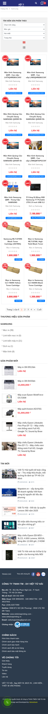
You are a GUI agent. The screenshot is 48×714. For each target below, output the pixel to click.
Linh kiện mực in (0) (12, 335)
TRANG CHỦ (6, 574)
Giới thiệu (6, 661)
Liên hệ (5, 677)
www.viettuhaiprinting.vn (11, 617)
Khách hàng (7, 664)
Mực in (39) (8, 330)
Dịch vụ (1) (8, 346)
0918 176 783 (39, 608)
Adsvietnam (33, 702)
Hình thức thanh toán (10, 638)
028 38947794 (31, 599)
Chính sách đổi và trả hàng (13, 648)
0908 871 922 (15, 608)
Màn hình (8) (8, 351)
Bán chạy (5, 225)
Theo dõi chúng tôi (23, 574)
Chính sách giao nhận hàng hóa (15, 642)
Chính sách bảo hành (10, 645)
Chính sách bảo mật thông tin (14, 651)
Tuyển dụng (7, 667)
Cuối (39, 310)
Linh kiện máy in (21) (12, 341)
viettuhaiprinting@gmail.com (19, 620)
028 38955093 (18, 599)
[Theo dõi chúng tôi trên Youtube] (38, 574)
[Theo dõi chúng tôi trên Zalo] (43, 574)
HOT (5, 58)
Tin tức (4, 670)
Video (4, 674)
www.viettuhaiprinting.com (20, 614)
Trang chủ (4, 9)
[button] (36, 3)
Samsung (14, 9)
